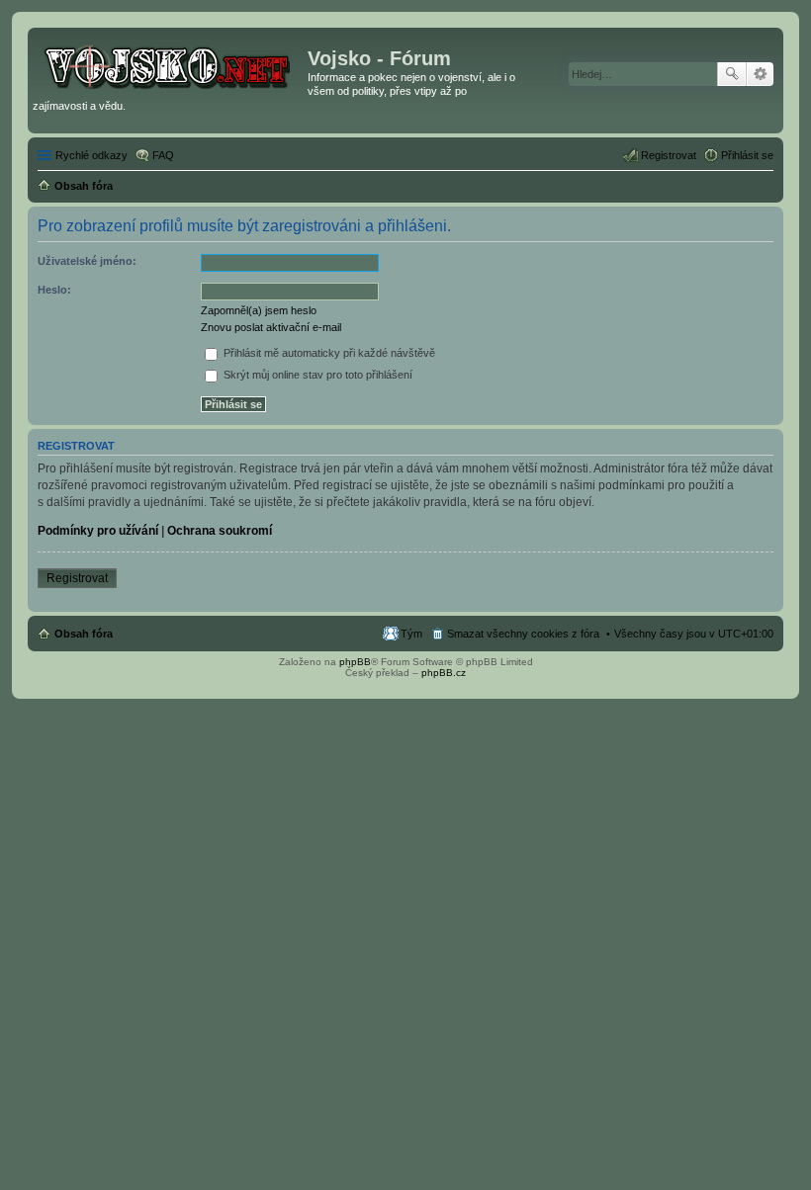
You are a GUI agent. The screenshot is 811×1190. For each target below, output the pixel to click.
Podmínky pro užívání (98, 531)
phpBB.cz (443, 672)
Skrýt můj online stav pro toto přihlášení (316, 375)
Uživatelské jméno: (87, 261)
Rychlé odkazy (91, 155)
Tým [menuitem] (411, 633)
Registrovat (77, 578)
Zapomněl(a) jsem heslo (258, 310)
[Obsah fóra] (170, 64)
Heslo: (54, 290)
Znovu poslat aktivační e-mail (271, 327)
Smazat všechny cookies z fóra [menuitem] (523, 633)
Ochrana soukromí (219, 531)
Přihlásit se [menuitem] (747, 155)
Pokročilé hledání (760, 74)
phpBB (355, 661)
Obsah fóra (83, 633)
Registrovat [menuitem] (668, 155)
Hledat (732, 74)
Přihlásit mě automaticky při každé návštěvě (328, 353)
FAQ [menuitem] (163, 155)
